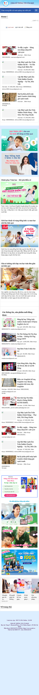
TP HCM (4, 105)
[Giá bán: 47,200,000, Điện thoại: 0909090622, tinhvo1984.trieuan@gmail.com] (9, 113)
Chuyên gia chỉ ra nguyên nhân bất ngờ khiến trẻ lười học (4, 597)
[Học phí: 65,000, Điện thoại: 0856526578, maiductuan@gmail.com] (9, 352)
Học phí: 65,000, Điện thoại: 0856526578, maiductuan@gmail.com (18, 356)
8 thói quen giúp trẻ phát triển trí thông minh (26, 597)
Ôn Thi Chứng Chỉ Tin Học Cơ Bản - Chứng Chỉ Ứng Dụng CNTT (27, 336)
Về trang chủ (6, 607)
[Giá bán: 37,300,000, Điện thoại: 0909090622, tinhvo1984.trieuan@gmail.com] (9, 80)
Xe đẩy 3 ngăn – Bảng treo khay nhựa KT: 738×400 (26, 50)
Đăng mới (29, 27)
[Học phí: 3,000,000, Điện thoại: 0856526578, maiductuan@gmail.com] (9, 337)
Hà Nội (4, 393)
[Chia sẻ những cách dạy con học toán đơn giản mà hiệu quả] (19, 279)
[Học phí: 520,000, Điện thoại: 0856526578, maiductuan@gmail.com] (9, 322)
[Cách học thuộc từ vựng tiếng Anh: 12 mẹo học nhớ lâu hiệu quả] (19, 236)
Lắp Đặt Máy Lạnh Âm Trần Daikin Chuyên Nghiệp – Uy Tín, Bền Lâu (27, 444)
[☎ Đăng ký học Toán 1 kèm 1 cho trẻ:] (20, 150)
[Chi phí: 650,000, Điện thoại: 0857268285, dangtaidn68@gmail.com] (9, 366)
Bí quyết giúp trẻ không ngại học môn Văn (12, 597)
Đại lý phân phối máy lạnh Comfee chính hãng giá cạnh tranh (27, 96)
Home (3, 17)
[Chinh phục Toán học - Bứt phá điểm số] (19, 193)
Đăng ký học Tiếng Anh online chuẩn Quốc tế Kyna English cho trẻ (27, 321)
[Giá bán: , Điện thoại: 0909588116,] (9, 97)
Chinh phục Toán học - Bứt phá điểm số (16, 180)
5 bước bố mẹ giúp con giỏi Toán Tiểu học (19, 597)
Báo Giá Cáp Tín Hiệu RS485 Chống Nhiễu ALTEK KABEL (25, 400)
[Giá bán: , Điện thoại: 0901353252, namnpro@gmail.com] (9, 50)
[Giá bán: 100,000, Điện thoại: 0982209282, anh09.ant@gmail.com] (9, 382)
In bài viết (20, 27)
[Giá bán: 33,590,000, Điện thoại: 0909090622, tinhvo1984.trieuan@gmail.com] (9, 65)
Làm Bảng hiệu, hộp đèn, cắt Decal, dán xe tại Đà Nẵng (26, 365)
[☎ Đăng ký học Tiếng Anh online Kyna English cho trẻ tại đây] (20, 524)
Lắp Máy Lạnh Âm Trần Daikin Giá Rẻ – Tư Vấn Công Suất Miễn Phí (26, 64)
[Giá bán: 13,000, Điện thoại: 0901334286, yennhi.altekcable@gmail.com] (9, 401)
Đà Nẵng (4, 375)
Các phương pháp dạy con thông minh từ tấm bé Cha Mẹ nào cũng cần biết (34, 597)
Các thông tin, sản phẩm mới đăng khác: (17, 313)
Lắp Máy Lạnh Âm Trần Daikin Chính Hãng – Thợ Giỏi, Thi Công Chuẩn (27, 112)
